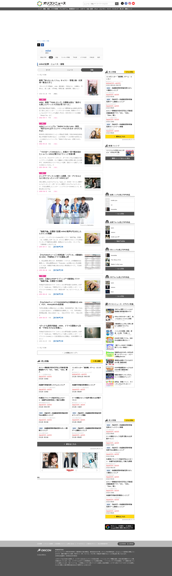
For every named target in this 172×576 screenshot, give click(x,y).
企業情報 (131, 544)
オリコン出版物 (48, 543)
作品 (57, 57)
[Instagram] (129, 3)
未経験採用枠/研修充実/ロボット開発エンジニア (119, 89)
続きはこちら (71, 444)
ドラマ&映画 (54, 9)
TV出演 (75, 57)
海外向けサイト (91, 543)
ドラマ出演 (83, 57)
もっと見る (120, 213)
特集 (92, 70)
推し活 (121, 9)
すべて (48, 70)
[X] (122, 3)
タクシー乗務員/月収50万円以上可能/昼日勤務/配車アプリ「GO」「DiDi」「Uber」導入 (119, 113)
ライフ (109, 9)
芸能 (44, 9)
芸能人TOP (43, 57)
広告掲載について (60, 543)
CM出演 (92, 57)
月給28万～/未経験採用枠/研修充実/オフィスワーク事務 (119, 125)
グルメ (96, 9)
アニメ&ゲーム (64, 9)
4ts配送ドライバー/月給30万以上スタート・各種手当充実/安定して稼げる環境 (119, 460)
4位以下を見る (120, 241)
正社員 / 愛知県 (83, 388)
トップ (40, 9)
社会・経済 (90, 9)
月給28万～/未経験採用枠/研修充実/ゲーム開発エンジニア (119, 100)
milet (48, 50)
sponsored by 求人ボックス (96, 448)
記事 (51, 57)
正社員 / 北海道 (53, 373)
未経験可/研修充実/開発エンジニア (117, 495)
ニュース (70, 70)
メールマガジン (81, 543)
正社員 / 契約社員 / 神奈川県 (86, 372)
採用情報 (123, 544)
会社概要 (39, 543)
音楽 (48, 9)
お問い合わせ (70, 543)
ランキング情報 (65, 57)
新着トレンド (128, 9)
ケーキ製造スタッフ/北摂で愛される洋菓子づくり (119, 437)
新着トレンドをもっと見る (121, 158)
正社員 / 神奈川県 (52, 402)
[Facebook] (126, 3)
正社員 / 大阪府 (86, 402)
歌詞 (98, 57)
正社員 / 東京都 (53, 417)
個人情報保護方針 (103, 543)
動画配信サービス (74, 9)
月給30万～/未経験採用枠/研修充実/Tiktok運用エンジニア (119, 449)
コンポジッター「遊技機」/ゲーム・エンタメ (119, 78)
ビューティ (103, 9)
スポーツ (82, 9)
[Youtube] (133, 3)
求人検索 (98, 361)
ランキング (115, 9)
